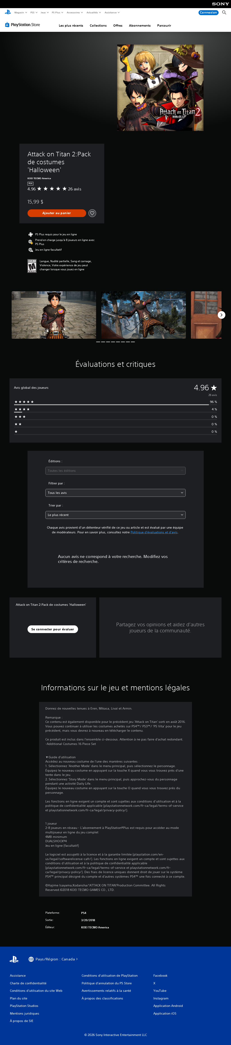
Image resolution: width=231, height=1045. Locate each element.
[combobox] (115, 471)
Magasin (19, 12)
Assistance (111, 12)
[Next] (221, 315)
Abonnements (140, 25)
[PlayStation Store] (23, 24)
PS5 (32, 12)
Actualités (92, 12)
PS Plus (56, 12)
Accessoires (73, 12)
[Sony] (220, 7)
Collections (98, 25)
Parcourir (164, 25)
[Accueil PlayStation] (8, 12)
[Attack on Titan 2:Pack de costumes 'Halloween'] (54, 315)
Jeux (43, 12)
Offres (117, 25)
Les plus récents (71, 25)
